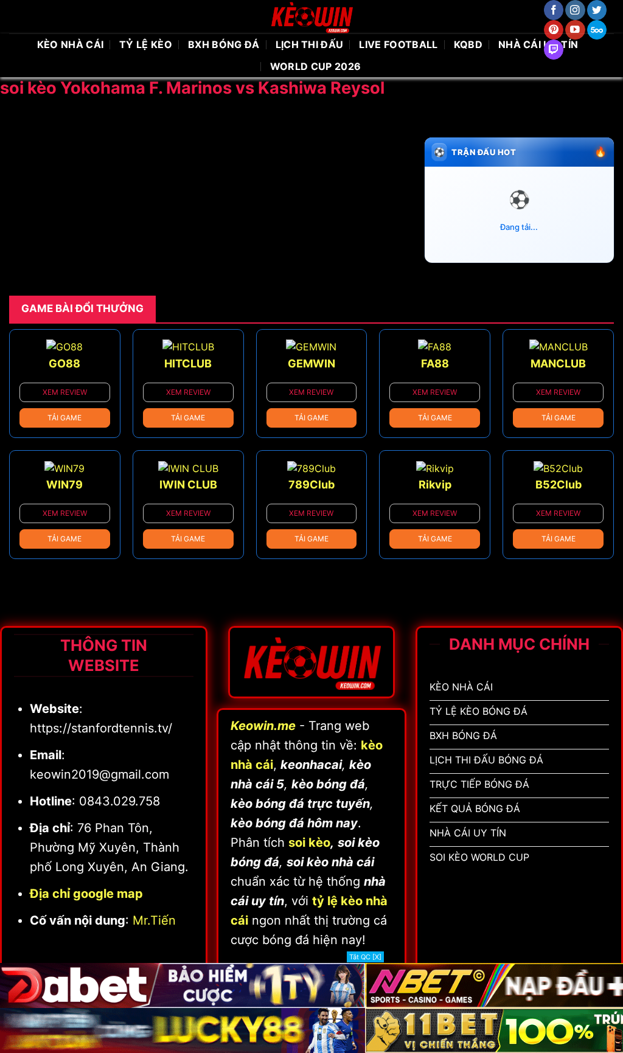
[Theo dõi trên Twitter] (597, 10)
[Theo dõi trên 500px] (597, 30)
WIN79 (64, 484)
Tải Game (64, 417)
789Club (311, 484)
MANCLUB (558, 363)
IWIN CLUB (188, 484)
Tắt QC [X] (365, 957)
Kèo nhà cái (70, 44)
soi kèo (309, 842)
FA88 (435, 363)
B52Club (558, 484)
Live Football (398, 44)
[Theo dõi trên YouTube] (575, 30)
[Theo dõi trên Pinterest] (554, 30)
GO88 (64, 363)
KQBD (468, 44)
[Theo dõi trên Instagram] (575, 10)
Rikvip (435, 484)
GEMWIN (311, 363)
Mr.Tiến (154, 920)
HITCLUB (188, 363)
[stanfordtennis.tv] (311, 16)
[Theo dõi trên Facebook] (554, 10)
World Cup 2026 (315, 66)
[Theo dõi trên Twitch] (554, 50)
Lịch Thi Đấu (310, 44)
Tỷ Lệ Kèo (145, 44)
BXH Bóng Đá (224, 44)
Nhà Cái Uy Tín (538, 44)
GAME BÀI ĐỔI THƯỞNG (82, 308)
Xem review (65, 392)
